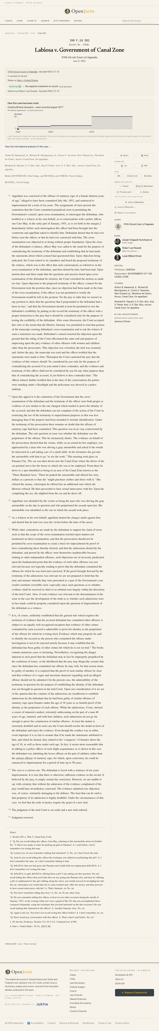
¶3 (9, 500)
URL (118, 176)
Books (78, 21)
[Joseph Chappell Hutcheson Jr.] (117, 241)
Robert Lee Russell (131, 248)
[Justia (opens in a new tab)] (42, 1004)
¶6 (9, 615)
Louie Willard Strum (132, 256)
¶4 (9, 517)
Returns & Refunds (69, 1023)
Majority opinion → (130, 251)
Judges (45, 21)
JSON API (120, 983)
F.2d (33, 33)
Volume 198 (23, 33)
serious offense (24, 758)
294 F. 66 (45, 926)
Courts (31, 21)
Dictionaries (62, 21)
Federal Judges (77, 987)
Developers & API (124, 975)
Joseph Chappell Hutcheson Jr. (137, 240)
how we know (65, 86)
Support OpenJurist (134, 992)
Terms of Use (104, 1023)
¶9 (9, 817)
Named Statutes (78, 999)
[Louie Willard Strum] (117, 258)
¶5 (9, 529)
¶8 (9, 809)
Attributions (88, 1023)
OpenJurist (10, 33)
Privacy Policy (122, 1023)
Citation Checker (78, 1011)
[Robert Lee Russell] (117, 250)
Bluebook (148, 176)
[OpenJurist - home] (79, 11)
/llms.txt (119, 979)
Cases (8, 21)
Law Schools (76, 995)
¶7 (9, 769)
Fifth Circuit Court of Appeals (79, 57)
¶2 (9, 396)
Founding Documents (80, 1003)
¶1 (9, 195)
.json (20, 944)
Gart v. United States (27, 80)
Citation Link (132, 176)
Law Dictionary (77, 983)
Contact (51, 1023)
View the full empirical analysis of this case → (28, 146)
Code (20, 21)
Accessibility (35, 1023)
